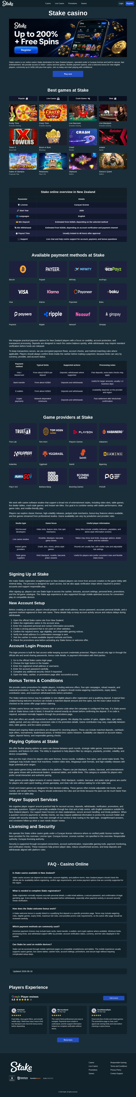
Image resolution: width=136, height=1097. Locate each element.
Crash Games (81, 98)
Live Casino (51, 98)
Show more (68, 1040)
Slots (111, 98)
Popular (21, 98)
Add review (114, 998)
